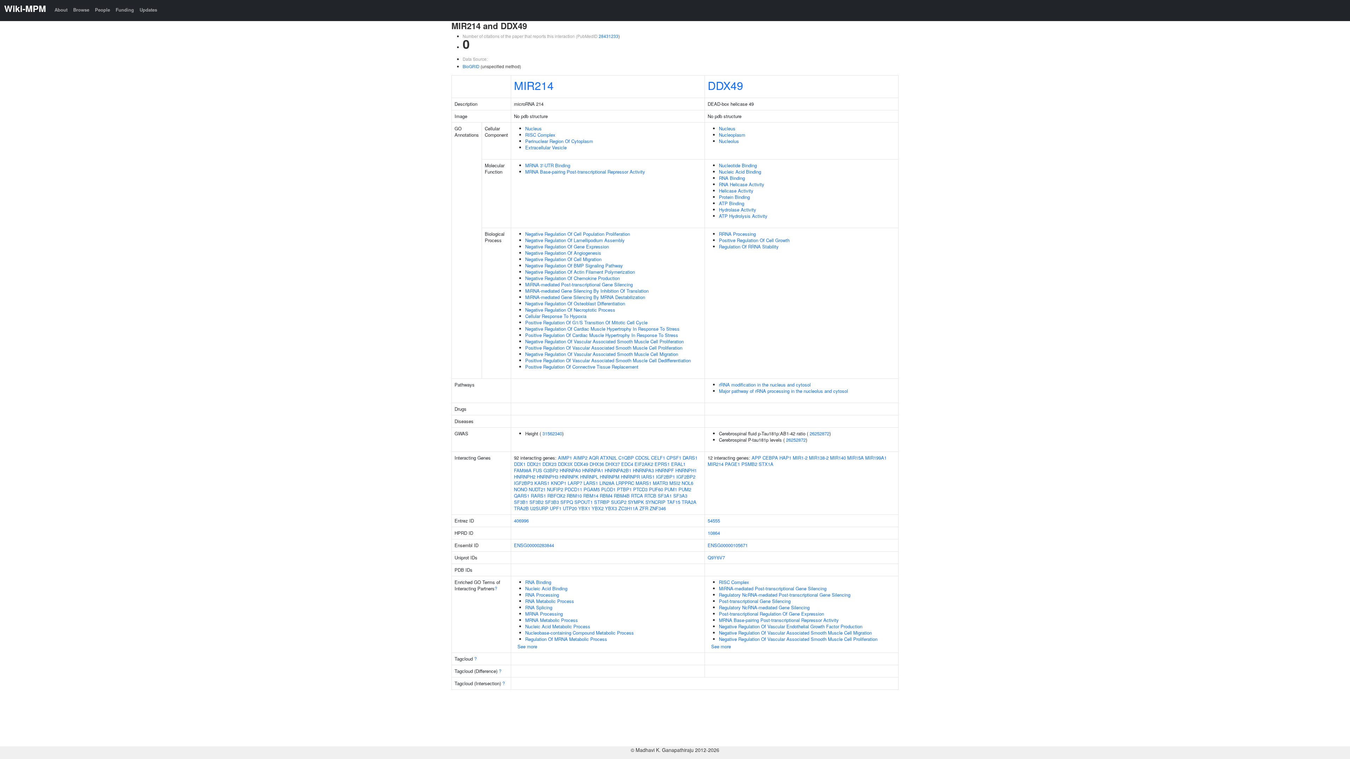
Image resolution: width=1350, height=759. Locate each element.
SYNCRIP (655, 502)
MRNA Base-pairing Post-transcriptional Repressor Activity (585, 171)
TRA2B (521, 508)
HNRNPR (630, 476)
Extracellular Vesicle (546, 147)
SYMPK (636, 502)
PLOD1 (608, 489)
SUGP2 (618, 502)
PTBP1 (624, 489)
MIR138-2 (819, 457)
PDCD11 (573, 489)
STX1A (766, 464)
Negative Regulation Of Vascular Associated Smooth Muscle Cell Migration (601, 354)
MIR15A (855, 457)
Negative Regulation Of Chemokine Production (572, 278)
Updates (148, 9)
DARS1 (690, 457)
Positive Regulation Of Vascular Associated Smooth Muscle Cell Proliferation (603, 347)
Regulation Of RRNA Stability (749, 246)
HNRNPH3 (547, 476)
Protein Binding (734, 197)
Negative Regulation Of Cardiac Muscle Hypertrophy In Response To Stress (602, 328)
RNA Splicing (538, 607)
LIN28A (607, 483)
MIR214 (534, 85)
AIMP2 (580, 457)
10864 (714, 533)
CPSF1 (674, 457)
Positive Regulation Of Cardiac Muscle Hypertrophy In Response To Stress (601, 335)
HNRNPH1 (686, 470)
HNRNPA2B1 (618, 470)
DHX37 (612, 464)
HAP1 (785, 457)
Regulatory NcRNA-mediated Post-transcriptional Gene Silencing (784, 594)
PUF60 (656, 489)
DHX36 (597, 464)
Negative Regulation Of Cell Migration (563, 259)
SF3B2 (536, 502)
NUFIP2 (555, 489)
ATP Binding (731, 203)
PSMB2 (749, 464)
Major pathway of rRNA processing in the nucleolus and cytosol (783, 391)
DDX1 (520, 464)
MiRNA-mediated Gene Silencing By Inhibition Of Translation (587, 290)
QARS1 (521, 495)
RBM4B (622, 495)
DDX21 (534, 464)
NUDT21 (537, 489)
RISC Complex (540, 134)
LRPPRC (625, 483)
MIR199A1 (876, 457)
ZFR (643, 508)
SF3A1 (665, 495)
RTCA (637, 495)
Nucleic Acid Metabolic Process (557, 626)
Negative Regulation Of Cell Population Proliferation (577, 234)
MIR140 (838, 457)
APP (756, 457)
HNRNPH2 (524, 476)
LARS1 (591, 483)
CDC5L (642, 457)
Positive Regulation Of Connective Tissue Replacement (581, 366)
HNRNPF (664, 470)
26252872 (819, 433)
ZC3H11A (628, 508)
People (102, 9)
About (61, 9)
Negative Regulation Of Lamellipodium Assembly (575, 240)
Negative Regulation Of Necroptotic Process (570, 309)
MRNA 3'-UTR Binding (547, 165)
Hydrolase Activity (737, 209)
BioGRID (471, 66)
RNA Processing (542, 594)
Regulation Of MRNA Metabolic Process (566, 639)
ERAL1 (678, 464)
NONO (520, 489)
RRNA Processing (737, 234)
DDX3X (565, 464)
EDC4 (627, 464)
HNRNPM (609, 476)
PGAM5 (592, 489)
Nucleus (533, 128)
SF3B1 (521, 502)
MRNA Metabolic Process (551, 620)
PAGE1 (732, 464)
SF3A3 (680, 495)
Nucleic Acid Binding (740, 171)
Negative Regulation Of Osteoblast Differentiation (575, 303)
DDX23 (549, 464)
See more (527, 646)
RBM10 (574, 495)
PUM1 (670, 489)
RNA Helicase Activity (741, 184)
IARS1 (648, 476)
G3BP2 (551, 470)
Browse (81, 9)
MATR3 (660, 483)
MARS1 (643, 483)
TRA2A (689, 502)
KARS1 (541, 483)
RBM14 (590, 495)
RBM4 (606, 495)
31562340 (552, 433)
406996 (521, 520)
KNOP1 (558, 483)
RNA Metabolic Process (549, 601)
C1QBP (626, 457)
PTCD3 (640, 489)
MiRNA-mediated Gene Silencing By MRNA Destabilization (585, 297)
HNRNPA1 (592, 470)
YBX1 (584, 508)
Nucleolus (729, 141)
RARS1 (538, 495)
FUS (537, 470)
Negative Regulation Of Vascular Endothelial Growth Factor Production (790, 626)
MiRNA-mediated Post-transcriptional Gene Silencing (579, 284)
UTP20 (570, 508)
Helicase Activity (736, 190)
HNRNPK (569, 476)
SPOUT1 (583, 502)
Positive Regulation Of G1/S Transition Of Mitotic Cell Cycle (586, 322)
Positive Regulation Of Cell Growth (754, 240)
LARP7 (575, 483)
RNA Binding (732, 178)
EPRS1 (662, 464)
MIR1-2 (800, 457)
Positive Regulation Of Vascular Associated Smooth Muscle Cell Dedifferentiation (608, 360)
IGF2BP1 (665, 476)
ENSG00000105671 (728, 545)
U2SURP (539, 508)
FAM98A (523, 470)
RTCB (650, 495)
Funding (125, 9)
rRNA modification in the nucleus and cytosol (765, 384)
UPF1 (555, 508)
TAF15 (673, 502)
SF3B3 (552, 502)
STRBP (602, 502)
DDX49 (725, 85)
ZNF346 (658, 508)
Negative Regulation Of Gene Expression (567, 246)
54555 (714, 520)
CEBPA (770, 457)
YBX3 (611, 508)
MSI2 (674, 483)
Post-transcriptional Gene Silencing (755, 601)
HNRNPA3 (643, 470)
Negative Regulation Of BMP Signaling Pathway (574, 265)
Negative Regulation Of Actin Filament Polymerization (580, 271)
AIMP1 (565, 457)
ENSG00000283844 (534, 545)
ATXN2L (608, 457)
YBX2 (598, 508)
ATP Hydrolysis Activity (743, 216)
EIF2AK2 (644, 464)
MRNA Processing (544, 613)
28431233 (608, 36)
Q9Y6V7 (716, 557)
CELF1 (658, 457)
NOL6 (687, 483)
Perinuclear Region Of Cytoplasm (559, 141)
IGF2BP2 (685, 476)
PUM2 (685, 489)
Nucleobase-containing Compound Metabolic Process (579, 632)
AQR (594, 457)
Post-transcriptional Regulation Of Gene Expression (771, 613)
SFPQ (566, 502)
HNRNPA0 (570, 470)
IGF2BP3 (523, 483)
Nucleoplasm (732, 134)
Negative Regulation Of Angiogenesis (563, 252)
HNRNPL (589, 476)
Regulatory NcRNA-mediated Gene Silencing (764, 607)
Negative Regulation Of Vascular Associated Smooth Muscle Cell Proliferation (604, 341)
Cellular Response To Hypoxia (555, 316)
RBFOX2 (556, 495)
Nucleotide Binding (738, 165)
